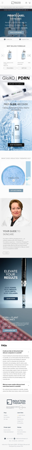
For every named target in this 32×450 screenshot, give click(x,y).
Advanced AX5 (21, 62)
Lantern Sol (20, 446)
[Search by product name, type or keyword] (2, 7)
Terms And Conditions (21, 432)
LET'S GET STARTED (16, 190)
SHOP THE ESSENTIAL (16, 145)
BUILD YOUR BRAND (16, 32)
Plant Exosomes (20, 419)
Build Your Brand (7, 430)
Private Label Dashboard (8, 432)
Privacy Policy (20, 430)
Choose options (10, 68)
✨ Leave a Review (21, 415)
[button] (2, 3)
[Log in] (26, 3)
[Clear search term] (30, 7)
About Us (19, 417)
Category (5, 415)
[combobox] (16, 7)
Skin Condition (7, 417)
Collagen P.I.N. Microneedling (20, 422)
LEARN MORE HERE (9, 330)
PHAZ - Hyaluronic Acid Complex (8, 63)
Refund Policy (20, 433)
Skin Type (6, 419)
